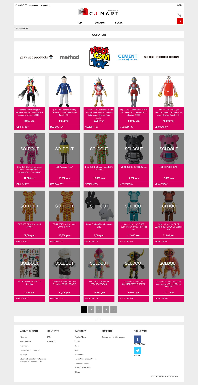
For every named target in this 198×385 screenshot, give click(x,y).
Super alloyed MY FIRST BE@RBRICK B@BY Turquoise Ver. (134, 227)
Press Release (25, 341)
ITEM (49, 337)
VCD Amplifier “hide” (64, 167)
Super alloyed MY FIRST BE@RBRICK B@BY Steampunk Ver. (168, 227)
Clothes (77, 341)
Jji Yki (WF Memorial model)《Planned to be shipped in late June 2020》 (64, 112)
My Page (23, 354)
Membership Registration (29, 350)
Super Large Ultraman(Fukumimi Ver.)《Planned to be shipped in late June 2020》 (134, 112)
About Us (23, 337)
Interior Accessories (82, 363)
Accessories (79, 354)
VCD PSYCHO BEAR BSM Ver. (134, 167)
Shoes (77, 346)
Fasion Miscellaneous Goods (85, 359)
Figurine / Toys (80, 337)
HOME (16, 28)
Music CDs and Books (83, 368)
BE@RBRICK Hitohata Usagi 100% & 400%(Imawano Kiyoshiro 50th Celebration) (29, 169)
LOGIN (179, 5)
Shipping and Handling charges (113, 337)
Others (77, 372)
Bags (76, 350)
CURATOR (51, 341)
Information (24, 346)
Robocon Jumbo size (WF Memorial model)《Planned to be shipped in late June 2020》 (169, 112)
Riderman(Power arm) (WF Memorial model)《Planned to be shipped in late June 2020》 (29, 112)
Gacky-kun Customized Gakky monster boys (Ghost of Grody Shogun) (168, 284)
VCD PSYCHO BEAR (169, 167)
